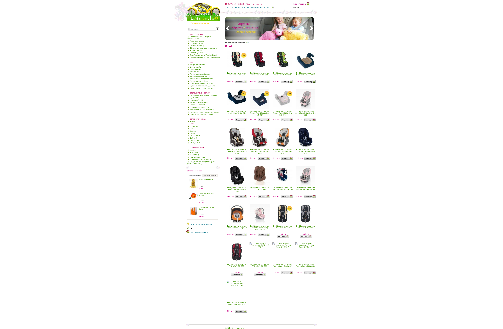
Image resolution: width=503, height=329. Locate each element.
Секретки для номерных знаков (201, 83)
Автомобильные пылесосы (200, 76)
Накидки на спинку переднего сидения (204, 112)
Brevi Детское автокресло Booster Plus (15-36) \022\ (305, 74)
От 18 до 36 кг (195, 143)
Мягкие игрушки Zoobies (199, 102)
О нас (227, 7)
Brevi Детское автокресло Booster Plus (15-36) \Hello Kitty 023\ (259, 113)
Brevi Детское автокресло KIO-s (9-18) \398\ (259, 189)
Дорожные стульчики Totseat (200, 107)
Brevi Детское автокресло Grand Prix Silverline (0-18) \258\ (237, 189)
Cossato (193, 131)
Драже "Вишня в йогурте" (207, 179)
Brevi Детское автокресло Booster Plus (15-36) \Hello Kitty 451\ (282, 113)
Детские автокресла (198, 119)
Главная (228, 42)
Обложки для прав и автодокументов (203, 48)
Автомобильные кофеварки (200, 74)
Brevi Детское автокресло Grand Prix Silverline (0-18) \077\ (237, 151)
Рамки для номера (197, 41)
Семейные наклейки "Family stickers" (203, 55)
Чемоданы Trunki (196, 100)
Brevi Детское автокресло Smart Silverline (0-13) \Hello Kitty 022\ (259, 228)
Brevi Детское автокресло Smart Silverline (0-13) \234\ (237, 227)
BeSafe (192, 121)
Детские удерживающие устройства (203, 95)
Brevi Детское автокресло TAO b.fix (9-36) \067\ (282, 227)
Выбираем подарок (199, 232)
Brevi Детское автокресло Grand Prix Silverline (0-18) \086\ (259, 151)
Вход (269, 7)
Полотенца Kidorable (198, 105)
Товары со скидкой (195, 175)
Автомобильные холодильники (201, 79)
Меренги (193, 150)
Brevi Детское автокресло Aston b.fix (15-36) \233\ (259, 74)
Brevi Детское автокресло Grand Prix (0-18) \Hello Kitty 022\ (305, 113)
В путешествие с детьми (200, 93)
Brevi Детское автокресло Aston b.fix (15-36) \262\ (282, 74)
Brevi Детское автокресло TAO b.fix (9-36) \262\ (259, 265)
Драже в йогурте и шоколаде (200, 159)
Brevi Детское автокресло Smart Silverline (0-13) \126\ (283, 189)
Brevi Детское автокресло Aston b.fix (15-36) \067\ (236, 74)
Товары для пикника (197, 65)
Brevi (192, 124)
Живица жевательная (198, 157)
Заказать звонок (254, 4)
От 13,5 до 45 (195, 136)
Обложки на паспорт (197, 46)
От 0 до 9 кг (194, 138)
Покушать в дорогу (197, 147)
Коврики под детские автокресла (202, 110)
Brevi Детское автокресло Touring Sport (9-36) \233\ (282, 265)
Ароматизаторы (196, 50)
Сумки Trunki (194, 98)
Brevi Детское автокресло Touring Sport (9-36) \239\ (305, 265)
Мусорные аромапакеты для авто (202, 86)
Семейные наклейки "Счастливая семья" (205, 57)
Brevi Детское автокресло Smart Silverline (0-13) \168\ (306, 189)
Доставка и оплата (258, 7)
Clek (191, 129)
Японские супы (195, 155)
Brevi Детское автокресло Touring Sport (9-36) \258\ (236, 303)
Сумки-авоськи (195, 69)
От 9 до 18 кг (194, 140)
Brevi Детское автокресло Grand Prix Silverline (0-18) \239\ (305, 151)
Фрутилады (194, 152)
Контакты (245, 7)
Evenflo (192, 133)
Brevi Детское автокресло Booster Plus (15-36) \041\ (236, 112)
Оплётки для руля (196, 53)
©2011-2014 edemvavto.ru (234, 328)
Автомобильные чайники (199, 81)
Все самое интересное (201, 225)
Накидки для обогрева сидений (201, 114)
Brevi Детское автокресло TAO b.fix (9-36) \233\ (236, 265)
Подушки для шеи (196, 43)
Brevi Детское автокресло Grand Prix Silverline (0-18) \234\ (282, 151)
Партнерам (235, 7)
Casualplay (194, 126)
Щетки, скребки (195, 67)
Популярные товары (210, 175)
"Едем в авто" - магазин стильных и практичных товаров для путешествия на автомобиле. (203, 12)
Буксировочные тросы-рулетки (201, 88)
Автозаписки (194, 72)
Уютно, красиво (196, 34)
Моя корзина (299, 4)
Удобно (193, 62)
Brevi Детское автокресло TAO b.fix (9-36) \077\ (305, 227)
